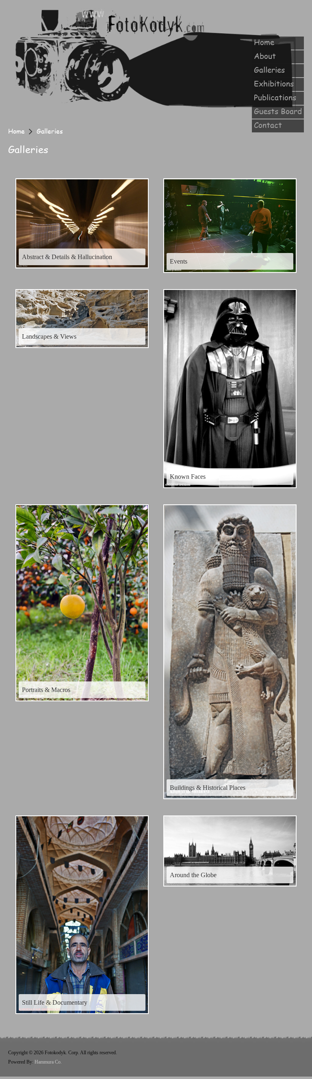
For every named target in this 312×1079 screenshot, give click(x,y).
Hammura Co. (48, 1062)
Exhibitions (274, 83)
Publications (275, 97)
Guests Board (278, 111)
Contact (268, 125)
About (265, 56)
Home (264, 42)
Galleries (269, 70)
